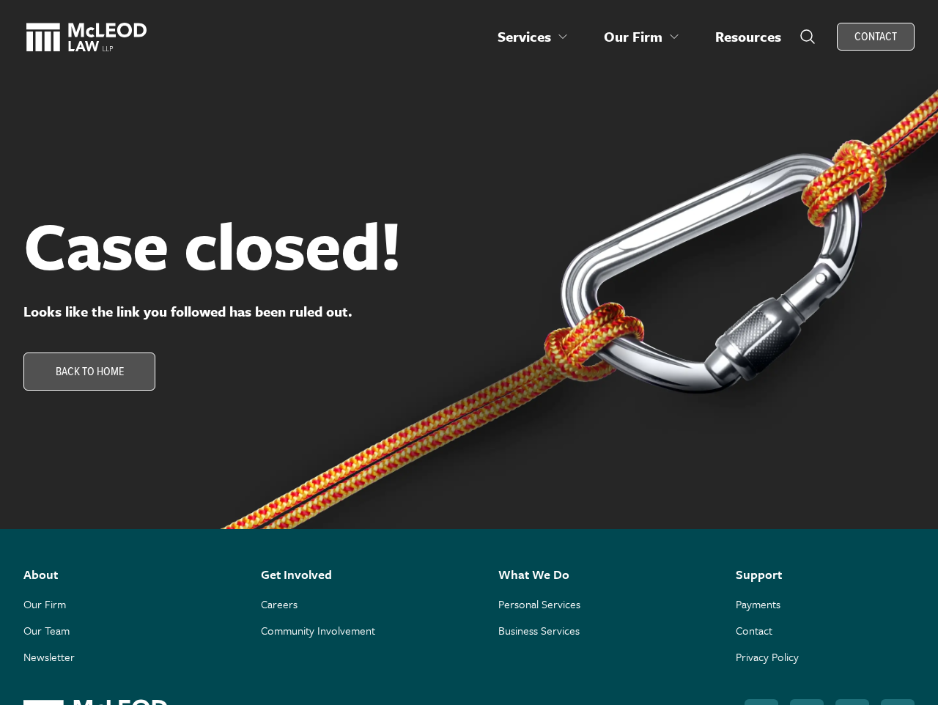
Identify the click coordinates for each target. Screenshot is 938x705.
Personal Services (539, 604)
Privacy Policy (767, 656)
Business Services (539, 630)
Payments (758, 604)
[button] (533, 36)
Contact (754, 630)
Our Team (46, 630)
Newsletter (49, 656)
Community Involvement (318, 630)
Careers (279, 604)
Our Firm (44, 604)
